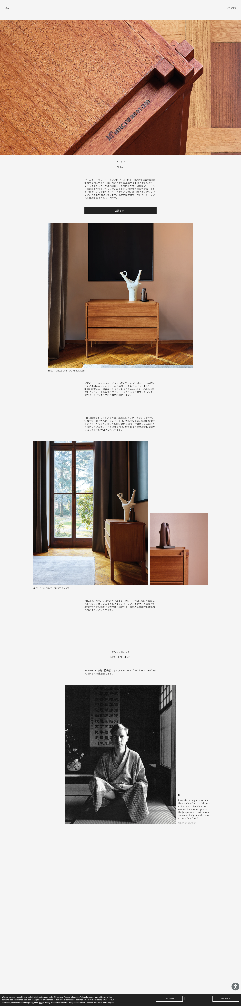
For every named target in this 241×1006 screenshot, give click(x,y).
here (40, 1002)
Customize (225, 998)
